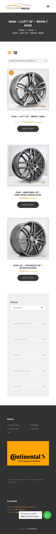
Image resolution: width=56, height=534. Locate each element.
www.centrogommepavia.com (24, 506)
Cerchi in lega (14, 425)
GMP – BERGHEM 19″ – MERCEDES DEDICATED (28, 193)
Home (22, 30)
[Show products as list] (15, 53)
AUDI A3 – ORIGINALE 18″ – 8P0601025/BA (28, 266)
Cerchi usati (13, 428)
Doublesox (33, 528)
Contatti (34, 428)
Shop (31, 30)
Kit (10, 432)
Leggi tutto (28, 278)
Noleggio (34, 425)
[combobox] (28, 323)
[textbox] (28, 324)
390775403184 (20, 509)
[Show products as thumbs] (9, 53)
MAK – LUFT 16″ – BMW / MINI (28, 116)
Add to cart (28, 129)
